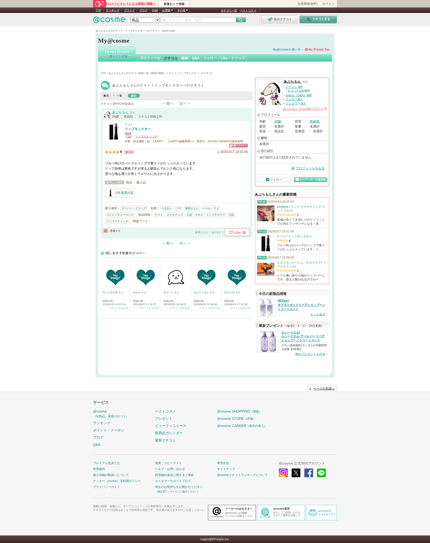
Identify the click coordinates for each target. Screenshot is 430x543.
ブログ (143, 10)
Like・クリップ (232, 58)
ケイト (129, 124)
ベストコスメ (248, 10)
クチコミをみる (117, 308)
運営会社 (223, 463)
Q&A (155, 10)
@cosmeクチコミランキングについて (242, 475)
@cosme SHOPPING (239, 411)
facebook (308, 473)
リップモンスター (138, 129)
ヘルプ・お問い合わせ (170, 469)
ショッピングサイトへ (238, 145)
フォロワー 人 (295, 103)
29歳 (277, 121)
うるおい (166, 208)
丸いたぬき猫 (110, 292)
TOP (98, 10)
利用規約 (99, 469)
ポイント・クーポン (108, 430)
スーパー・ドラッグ (133, 208)
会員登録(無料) (308, 3)
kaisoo (137, 292)
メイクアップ (175, 214)
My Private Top (319, 49)
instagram (283, 473)
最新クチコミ (165, 440)
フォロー (210, 58)
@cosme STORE (236, 418)
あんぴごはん (202, 292)
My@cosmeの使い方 (287, 49)
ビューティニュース (170, 426)
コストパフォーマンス (120, 214)
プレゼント (163, 418)
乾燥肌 (315, 121)
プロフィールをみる (310, 168)
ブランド (129, 10)
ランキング (112, 10)
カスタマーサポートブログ (173, 481)
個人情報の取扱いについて (111, 475)
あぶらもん (120, 112)
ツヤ (178, 208)
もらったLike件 (299, 90)
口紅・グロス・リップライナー (206, 214)
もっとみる (317, 314)
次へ (182, 103)
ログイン (328, 3)
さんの (304, 109)
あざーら (168, 292)
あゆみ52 (229, 292)
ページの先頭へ (324, 388)
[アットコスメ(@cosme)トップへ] (109, 21)
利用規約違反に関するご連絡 (174, 475)
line (321, 473)
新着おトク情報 (174, 4)
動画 (184, 58)
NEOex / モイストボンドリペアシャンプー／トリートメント (301, 305)
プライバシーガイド (106, 487)
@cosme (111, 413)
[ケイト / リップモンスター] (113, 138)
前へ (169, 103)
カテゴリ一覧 (229, 10)
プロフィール (150, 58)
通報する (112, 231)
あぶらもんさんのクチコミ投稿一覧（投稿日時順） (137, 73)
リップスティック (146, 136)
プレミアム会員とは (106, 463)
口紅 (129, 136)
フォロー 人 (294, 99)
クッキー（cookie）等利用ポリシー (117, 481)
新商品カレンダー (169, 433)
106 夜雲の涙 (124, 193)
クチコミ (171, 58)
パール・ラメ (211, 208)
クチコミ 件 (294, 87)
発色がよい (192, 208)
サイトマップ (226, 469)
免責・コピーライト (168, 463)
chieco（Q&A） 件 (298, 95)
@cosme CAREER (242, 426)
